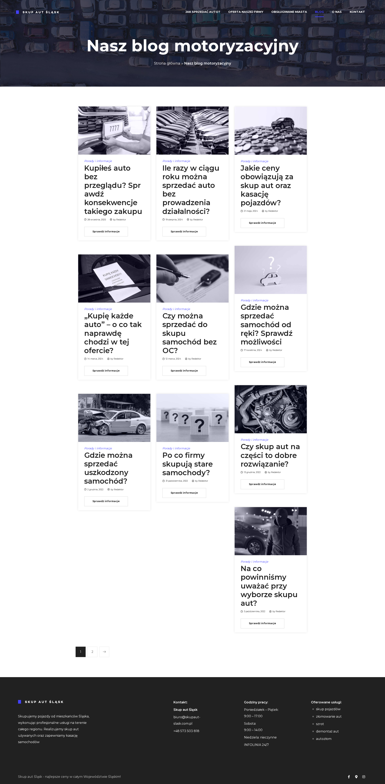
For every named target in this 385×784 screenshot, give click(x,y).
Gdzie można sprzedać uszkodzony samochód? (108, 468)
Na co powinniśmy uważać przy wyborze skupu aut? (269, 586)
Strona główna (167, 63)
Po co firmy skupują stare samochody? (187, 464)
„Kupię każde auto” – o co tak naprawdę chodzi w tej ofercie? (113, 333)
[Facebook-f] (349, 777)
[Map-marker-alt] (356, 777)
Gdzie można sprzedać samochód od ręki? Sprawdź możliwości (267, 324)
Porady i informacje (98, 161)
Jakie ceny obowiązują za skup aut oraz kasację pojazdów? (267, 185)
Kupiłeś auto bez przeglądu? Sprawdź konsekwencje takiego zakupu (113, 190)
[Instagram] (364, 777)
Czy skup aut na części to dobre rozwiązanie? (270, 455)
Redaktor (121, 219)
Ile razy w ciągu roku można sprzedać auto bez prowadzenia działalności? (190, 190)
